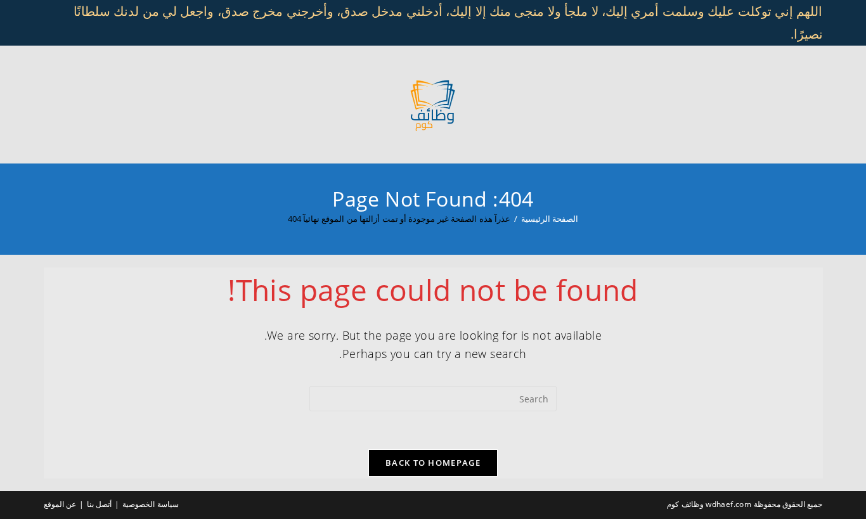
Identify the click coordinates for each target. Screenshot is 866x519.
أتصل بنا (99, 504)
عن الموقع (60, 504)
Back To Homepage (433, 462)
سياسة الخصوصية (150, 504)
